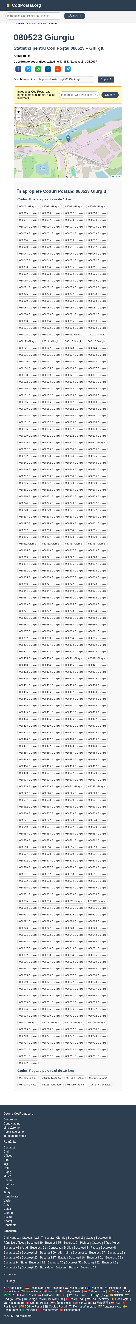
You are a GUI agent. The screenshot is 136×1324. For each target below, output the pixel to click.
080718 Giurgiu (97, 1029)
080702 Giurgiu (97, 1015)
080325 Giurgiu (51, 563)
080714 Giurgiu (97, 1022)
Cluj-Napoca (11, 1237)
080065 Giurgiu (97, 273)
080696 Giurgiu (74, 1009)
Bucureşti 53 (73, 1262)
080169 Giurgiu (28, 408)
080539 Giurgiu (97, 813)
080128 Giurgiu (97, 354)
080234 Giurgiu (74, 456)
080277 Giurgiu (97, 503)
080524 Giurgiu (51, 793)
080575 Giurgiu (97, 860)
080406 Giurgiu (51, 658)
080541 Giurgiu (28, 820)
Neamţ (8, 1220)
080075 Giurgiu (28, 294)
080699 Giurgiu (51, 1015)
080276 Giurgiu (74, 503)
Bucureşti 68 (11, 1247)
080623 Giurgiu (51, 921)
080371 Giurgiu (28, 611)
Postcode (57, 1287)
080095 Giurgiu (74, 321)
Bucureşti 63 (11, 1257)
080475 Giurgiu (97, 732)
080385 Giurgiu (74, 624)
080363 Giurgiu (28, 604)
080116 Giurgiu (96, 341)
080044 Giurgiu (51, 253)
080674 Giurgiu (28, 988)
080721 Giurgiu (51, 1036)
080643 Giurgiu (28, 941)
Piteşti (94, 1247)
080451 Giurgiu (51, 712)
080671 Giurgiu (51, 982)
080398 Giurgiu (74, 644)
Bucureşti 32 (92, 1262)
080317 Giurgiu (74, 550)
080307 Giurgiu (51, 536)
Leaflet (117, 176)
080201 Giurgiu (51, 435)
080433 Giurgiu (74, 685)
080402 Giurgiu (51, 651)
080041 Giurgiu (74, 246)
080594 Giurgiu (74, 880)
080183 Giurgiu (97, 408)
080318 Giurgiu (97, 550)
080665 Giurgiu (28, 975)
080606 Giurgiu (51, 901)
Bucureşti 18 (30, 1252)
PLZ (117, 1302)
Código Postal (72, 1291)
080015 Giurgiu (28, 213)
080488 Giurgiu (97, 752)
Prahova (9, 1184)
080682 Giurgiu (97, 995)
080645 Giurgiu (74, 941)
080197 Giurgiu (74, 429)
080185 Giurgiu (51, 415)
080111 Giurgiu (73, 334)
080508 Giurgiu (28, 786)
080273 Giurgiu (97, 496)
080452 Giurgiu (74, 712)
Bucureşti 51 (38, 1247)
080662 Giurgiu (51, 968)
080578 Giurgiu (74, 867)
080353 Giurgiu (28, 597)
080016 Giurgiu (51, 213)
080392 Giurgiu (28, 638)
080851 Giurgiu (28, 1056)
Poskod (52, 1291)
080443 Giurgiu (74, 698)
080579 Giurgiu (97, 867)
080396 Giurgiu (28, 644)
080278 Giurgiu (28, 509)
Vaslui (7, 1200)
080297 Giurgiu (28, 523)
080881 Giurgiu (97, 1056)
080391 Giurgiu (97, 631)
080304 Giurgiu (74, 530)
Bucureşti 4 (81, 1247)
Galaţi (7, 1208)
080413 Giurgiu (28, 665)
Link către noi (12, 1127)
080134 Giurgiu (28, 368)
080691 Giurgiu (51, 1002)
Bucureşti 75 (53, 1242)
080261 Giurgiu (28, 489)
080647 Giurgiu (28, 948)
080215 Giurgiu (97, 449)
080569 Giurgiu (74, 853)
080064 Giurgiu (74, 273)
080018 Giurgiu (97, 213)
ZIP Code (85, 1302)
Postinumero (16, 1302)
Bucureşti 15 (11, 1252)
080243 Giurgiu (74, 462)
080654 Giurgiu (74, 955)
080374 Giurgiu (97, 611)
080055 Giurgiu (74, 267)
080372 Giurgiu (51, 611)
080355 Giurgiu (51, 597)
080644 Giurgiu (51, 941)
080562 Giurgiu (97, 840)
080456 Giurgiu (74, 719)
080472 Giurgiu (28, 732)
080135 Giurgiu (51, 368)
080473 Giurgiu (51, 732)
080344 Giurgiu (28, 590)
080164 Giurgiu (97, 395)
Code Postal (28, 1295)
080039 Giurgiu (51, 246)
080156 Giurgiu (28, 388)
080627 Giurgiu (51, 928)
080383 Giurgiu (28, 624)
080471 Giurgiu (97, 725)
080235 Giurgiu (97, 456)
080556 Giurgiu (74, 833)
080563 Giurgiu (28, 847)
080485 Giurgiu (28, 752)
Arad (7, 1204)
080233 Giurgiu (51, 456)
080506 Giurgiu (74, 779)
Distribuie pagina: (25, 79)
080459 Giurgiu (51, 725)
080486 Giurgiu (51, 752)
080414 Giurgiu (51, 665)
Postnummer (11, 1309)
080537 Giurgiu (51, 813)
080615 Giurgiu (74, 907)
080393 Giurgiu (51, 638)
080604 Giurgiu (97, 894)
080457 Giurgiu (97, 719)
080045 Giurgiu (74, 253)
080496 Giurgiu (74, 766)
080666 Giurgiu (51, 975)
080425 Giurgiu (97, 671)
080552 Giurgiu (74, 826)
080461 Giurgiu (74, 725)
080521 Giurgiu (97, 786)
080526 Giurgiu (97, 793)
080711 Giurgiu (27, 1022)
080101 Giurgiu (28, 327)
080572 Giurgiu (28, 860)
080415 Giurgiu (74, 665)
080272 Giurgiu (74, 496)
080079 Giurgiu (28, 300)
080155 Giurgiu (97, 381)
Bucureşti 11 (75, 1237)
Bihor (7, 1188)
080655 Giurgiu (97, 955)
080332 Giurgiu (51, 570)
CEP (11, 1295)
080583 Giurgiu (74, 874)
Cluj (6, 1151)
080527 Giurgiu (28, 799)
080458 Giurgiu (28, 725)
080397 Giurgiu (51, 644)
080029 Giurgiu (28, 233)
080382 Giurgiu (97, 617)
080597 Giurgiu (51, 887)
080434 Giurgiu (97, 685)
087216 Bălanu (27, 1077)
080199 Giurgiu (28, 435)
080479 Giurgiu (97, 739)
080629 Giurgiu (97, 928)
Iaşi (6, 1163)
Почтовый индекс (84, 1306)
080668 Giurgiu (97, 975)
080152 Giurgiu (28, 381)
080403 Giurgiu (74, 651)
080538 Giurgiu (74, 813)
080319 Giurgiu (28, 557)
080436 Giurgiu (51, 692)
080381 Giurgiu (74, 617)
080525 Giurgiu (74, 793)
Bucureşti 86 (104, 1237)
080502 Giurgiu (74, 773)
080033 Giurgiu (97, 233)
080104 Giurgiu (97, 327)
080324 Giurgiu (28, 563)
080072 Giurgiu (51, 287)
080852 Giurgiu (51, 1056)
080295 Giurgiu (74, 516)
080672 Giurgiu (74, 982)
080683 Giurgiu (28, 1002)
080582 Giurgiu (51, 874)
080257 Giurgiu (51, 483)
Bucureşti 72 (37, 1262)
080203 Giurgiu (97, 435)
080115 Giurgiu (73, 341)
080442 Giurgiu (51, 698)
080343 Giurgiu (97, 584)
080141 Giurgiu (74, 375)
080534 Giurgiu (74, 806)
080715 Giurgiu (28, 1029)
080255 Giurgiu (97, 476)
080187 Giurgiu (97, 415)
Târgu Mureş (112, 1242)
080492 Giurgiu (74, 759)
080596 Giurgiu (28, 887)
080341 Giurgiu (51, 584)
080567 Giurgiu (28, 853)
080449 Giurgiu (28, 712)
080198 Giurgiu (97, 429)
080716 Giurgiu (51, 1029)
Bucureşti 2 (80, 1252)
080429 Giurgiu (97, 678)
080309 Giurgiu (97, 536)
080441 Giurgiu (28, 698)
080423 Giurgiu (51, 671)
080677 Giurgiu (97, 988)
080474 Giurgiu (74, 732)
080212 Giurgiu (28, 449)
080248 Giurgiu (51, 469)
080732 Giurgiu (28, 1049)
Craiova (27, 1237)
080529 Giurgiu (74, 799)
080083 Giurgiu (97, 300)
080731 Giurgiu (97, 1042)
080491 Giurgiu (51, 759)
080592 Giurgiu (28, 880)
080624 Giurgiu (74, 921)
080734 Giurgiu (74, 1049)
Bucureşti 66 (109, 1247)
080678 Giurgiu (28, 995)
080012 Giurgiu (51, 206)
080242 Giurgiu (51, 462)
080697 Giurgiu (97, 1009)
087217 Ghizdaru (52, 1084)
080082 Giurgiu (74, 300)
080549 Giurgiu (28, 826)
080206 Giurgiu (51, 442)
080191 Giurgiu (28, 422)
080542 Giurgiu (51, 820)
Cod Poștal (122, 1299)
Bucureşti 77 (97, 1252)
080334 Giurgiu (97, 570)
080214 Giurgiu (74, 449)
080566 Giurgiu (97, 847)
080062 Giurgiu (28, 273)
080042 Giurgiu (97, 246)
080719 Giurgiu (28, 1036)
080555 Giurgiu (51, 833)
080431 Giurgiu (28, 685)
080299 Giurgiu (74, 523)
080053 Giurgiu (28, 267)
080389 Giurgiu (74, 631)
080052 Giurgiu (97, 260)
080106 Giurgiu (51, 334)
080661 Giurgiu (28, 968)
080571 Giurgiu (97, 853)
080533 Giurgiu (51, 806)
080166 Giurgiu (51, 402)
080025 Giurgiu (28, 226)
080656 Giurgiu (28, 961)
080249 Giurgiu (74, 469)
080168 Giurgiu (97, 402)
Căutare (110, 94)
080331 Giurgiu (28, 570)
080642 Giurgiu (97, 934)
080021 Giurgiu (28, 219)
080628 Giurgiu (74, 928)
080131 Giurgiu (51, 361)
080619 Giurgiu (74, 914)
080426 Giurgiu (28, 678)
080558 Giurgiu (28, 840)
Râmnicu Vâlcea (14, 1242)
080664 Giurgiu (97, 968)
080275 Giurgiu (51, 503)
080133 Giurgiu (97, 361)
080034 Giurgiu (28, 240)
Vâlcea (8, 1155)
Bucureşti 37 (88, 1267)
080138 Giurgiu (28, 375)
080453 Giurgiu (97, 712)
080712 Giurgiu (51, 1022)
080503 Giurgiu (97, 773)
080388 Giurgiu (51, 631)
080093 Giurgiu (28, 321)
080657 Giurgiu (51, 961)
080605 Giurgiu (28, 901)
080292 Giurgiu (97, 509)
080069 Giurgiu (97, 280)
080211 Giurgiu (97, 442)
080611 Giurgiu (74, 901)
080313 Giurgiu (74, 543)
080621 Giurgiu (97, 914)
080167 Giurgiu (74, 402)
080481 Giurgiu (28, 746)
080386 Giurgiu (97, 624)
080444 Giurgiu (97, 698)
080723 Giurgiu (97, 1036)
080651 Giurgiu (97, 948)
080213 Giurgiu (51, 449)
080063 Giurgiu (51, 273)
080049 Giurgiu (51, 260)
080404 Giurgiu (97, 651)
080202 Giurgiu (74, 435)
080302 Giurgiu (28, 530)
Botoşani (61, 1267)
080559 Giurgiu (51, 840)
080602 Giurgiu (51, 894)
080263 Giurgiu (74, 489)
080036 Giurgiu (74, 240)
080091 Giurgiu (74, 314)
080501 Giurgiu (51, 773)
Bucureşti (9, 1147)
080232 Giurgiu (28, 456)
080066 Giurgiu (28, 280)
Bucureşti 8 (109, 1262)
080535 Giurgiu (97, 806)
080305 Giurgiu (97, 530)
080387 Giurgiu (28, 631)
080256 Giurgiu (28, 483)
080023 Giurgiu (74, 219)
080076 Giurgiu (51, 294)
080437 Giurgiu (74, 692)
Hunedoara (11, 1196)
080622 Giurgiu (28, 921)
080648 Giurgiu (51, 948)
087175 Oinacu (27, 1084)
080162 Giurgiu (51, 395)
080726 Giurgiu (74, 1042)
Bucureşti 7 (70, 1242)
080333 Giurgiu (74, 570)
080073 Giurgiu (74, 287)
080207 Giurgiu (74, 442)
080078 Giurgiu (97, 294)
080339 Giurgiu (28, 584)
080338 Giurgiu (97, 577)
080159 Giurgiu (97, 388)
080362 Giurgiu (97, 597)
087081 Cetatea (98, 1077)
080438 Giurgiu (97, 692)
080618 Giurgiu (51, 914)
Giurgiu (8, 1212)
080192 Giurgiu (51, 422)
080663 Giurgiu (74, 968)
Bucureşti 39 (35, 1242)
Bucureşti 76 (55, 1262)
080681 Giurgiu (74, 995)
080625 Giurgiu (97, 921)
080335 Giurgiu (28, 577)
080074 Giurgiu (97, 287)
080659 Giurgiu (97, 961)
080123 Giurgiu (74, 348)
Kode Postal (15, 1287)
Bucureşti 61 (95, 1257)
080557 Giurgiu (97, 833)
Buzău (8, 1216)
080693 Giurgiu (97, 1002)
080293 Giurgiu (28, 516)
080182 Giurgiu (74, 408)
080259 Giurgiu (97, 483)
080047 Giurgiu (28, 260)
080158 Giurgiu (74, 388)
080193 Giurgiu (74, 422)
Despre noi (10, 1119)
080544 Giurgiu (97, 820)
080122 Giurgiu (51, 348)
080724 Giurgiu (28, 1042)
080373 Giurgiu (74, 611)
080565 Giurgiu (74, 847)
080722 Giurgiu (74, 1036)
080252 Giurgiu (28, 476)
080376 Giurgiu (51, 617)
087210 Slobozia (51, 1077)
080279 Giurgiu (51, 509)
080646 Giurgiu (97, 941)
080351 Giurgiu (97, 590)
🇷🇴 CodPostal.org (23, 5)
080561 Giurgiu (74, 840)
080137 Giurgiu (97, 368)
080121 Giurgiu (28, 348)
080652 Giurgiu (28, 955)
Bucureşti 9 (11, 1262)
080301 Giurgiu (97, 523)
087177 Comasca (100, 1084)
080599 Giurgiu (97, 887)
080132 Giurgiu (74, 361)
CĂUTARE (74, 15)
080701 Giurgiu (74, 1015)
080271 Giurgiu (51, 496)
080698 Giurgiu (28, 1015)
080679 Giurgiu (51, 995)
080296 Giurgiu (97, 516)
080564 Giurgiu (51, 847)
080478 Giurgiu (74, 739)
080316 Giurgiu (51, 550)
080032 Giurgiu (74, 233)
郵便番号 (102, 1302)
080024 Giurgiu (97, 219)
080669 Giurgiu (28, 982)
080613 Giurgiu (28, 907)
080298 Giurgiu (51, 523)
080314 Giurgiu (97, 543)
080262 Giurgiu (51, 489)
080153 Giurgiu (51, 381)
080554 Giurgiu (28, 833)
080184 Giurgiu (28, 415)
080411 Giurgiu (74, 658)
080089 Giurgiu (51, 314)
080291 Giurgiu (74, 509)
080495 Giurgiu (51, 766)
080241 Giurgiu (28, 462)
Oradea (96, 1242)
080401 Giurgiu (28, 651)
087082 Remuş (75, 1077)
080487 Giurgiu (74, 752)
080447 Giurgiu (74, 705)
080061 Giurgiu (97, 267)
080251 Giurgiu (97, 469)
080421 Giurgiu (97, 665)
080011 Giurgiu (27, 206)
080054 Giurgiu (51, 267)
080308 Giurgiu (74, 536)
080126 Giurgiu (51, 354)
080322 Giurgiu (74, 557)
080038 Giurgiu (28, 246)
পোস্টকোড (30, 1309)
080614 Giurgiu (51, 907)
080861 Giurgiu (74, 1056)
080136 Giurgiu (74, 368)
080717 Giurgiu (74, 1029)
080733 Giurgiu (51, 1049)
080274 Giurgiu (28, 503)
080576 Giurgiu (28, 867)
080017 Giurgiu (74, 213)
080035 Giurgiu (51, 240)
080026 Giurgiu (51, 226)
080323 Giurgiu (97, 557)
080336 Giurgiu (51, 577)
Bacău (8, 1180)
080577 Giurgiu (51, 867)
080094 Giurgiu (51, 321)
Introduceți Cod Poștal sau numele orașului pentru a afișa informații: (36, 95)
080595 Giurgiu (97, 880)
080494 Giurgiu (28, 766)
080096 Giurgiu (97, 321)
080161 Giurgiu (28, 395)
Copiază (106, 79)
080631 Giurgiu (28, 934)
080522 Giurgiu (28, 793)
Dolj (6, 1167)
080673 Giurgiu (97, 982)
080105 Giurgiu (28, 334)
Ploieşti (84, 1242)
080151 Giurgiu (97, 375)
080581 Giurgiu (28, 874)
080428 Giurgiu (74, 678)
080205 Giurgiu (28, 442)
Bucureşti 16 (77, 1257)
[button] (68, 139)
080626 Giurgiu (28, 928)
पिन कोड (118, 1295)
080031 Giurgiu (51, 233)
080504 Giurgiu (28, 779)
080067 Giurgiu (51, 280)
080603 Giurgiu (74, 894)
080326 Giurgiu (74, 563)
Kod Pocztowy (100, 1299)
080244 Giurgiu (97, 462)
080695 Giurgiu (51, 1009)
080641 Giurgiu (74, 934)
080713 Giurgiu (74, 1022)
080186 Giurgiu (74, 415)
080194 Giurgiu (97, 422)
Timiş (7, 1192)
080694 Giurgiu (28, 1009)
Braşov (73, 1267)
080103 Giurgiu (74, 327)
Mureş (7, 1176)
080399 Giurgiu (97, 644)
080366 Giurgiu (97, 604)
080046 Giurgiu (97, 253)
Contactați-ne (12, 1123)
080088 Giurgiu (28, 314)
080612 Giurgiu (97, 901)
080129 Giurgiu (28, 361)
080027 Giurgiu (74, 226)
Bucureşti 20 (30, 1267)
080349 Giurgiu (74, 590)
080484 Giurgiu (97, 746)
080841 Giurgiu (97, 1049)
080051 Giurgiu (74, 260)
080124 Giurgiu (97, 348)
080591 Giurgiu (97, 874)
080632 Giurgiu (51, 934)
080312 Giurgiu (51, 543)
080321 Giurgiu (51, 557)
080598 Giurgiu (74, 887)
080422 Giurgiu (28, 671)
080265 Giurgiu (97, 489)
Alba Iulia (64, 1252)
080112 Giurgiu (96, 334)
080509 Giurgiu (51, 786)
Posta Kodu (77, 1299)
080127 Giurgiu (74, 354)
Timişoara (47, 1237)
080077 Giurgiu (74, 294)
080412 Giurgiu (97, 658)
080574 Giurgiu (74, 860)
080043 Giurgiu (28, 253)
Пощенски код (112, 1306)
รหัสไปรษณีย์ (81, 1295)
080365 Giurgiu (74, 604)
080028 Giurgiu (97, 226)
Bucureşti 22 (30, 1257)
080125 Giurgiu (28, 354)
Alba (6, 1159)
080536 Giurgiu (28, 813)
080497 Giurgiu (97, 766)
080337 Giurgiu (74, 577)
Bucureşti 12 (115, 1252)
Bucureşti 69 (48, 1252)
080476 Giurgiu (28, 739)
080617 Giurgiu (28, 914)
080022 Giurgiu (51, 219)
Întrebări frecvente (15, 1135)
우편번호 (57, 1299)
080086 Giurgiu (74, 307)
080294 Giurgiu (51, 516)
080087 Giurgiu (97, 307)
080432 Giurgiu (51, 685)
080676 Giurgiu (74, 988)
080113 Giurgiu (27, 341)
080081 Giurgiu (51, 300)
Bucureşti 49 (11, 1267)
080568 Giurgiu (51, 853)
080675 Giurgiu (51, 988)
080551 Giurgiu (51, 826)
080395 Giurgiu (97, 638)
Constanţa (10, 1225)
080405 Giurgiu (28, 658)
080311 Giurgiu (27, 543)
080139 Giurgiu (51, 375)
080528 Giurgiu (51, 799)
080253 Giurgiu (51, 476)
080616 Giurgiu (97, 907)
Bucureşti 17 (48, 1257)
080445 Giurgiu (28, 705)
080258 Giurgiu (74, 483)
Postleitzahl (37, 1287)
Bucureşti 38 (113, 1257)
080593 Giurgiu (51, 880)
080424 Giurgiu (74, 671)
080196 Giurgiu (51, 429)
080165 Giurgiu (28, 402)
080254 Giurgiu (74, 476)
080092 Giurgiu (97, 314)
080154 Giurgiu (74, 381)
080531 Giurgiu (97, 799)
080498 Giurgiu (28, 773)
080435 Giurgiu (28, 692)
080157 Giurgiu (51, 388)
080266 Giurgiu (28, 496)
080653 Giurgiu (51, 955)
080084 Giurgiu (28, 307)
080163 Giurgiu (74, 395)
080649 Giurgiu (74, 948)
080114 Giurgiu (50, 341)
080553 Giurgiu (97, 826)
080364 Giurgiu (51, 604)
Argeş (7, 1171)
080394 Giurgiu (74, 638)
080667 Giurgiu (74, 975)
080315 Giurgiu (28, 550)
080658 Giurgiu (74, 961)
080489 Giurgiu (28, 759)
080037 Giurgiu (97, 240)
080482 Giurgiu (51, 746)
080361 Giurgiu (74, 597)
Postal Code (76, 1287)
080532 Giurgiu (28, 806)
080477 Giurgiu (51, 739)
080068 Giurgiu (74, 280)
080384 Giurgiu (51, 624)
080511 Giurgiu (74, 786)
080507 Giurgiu (97, 779)
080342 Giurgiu (74, 584)
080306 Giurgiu (28, 536)
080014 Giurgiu (97, 206)
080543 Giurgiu (74, 820)
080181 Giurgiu (51, 408)
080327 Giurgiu (97, 563)
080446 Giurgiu (51, 705)
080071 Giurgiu (28, 287)
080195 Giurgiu (28, 429)
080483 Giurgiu (74, 746)
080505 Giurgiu (51, 779)
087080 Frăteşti (76, 1084)
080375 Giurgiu (28, 617)
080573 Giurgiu (51, 860)
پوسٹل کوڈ (101, 1295)
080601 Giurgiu (28, 894)
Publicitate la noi (14, 1131)
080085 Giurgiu (51, 307)
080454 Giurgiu (28, 719)
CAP (63, 1295)
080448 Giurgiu (97, 705)
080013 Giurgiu (74, 206)
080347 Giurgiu (51, 590)
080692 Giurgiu (74, 1002)
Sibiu (23, 1262)
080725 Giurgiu (51, 1042)
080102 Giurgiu (51, 327)
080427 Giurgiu (51, 678)
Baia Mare (46, 1267)
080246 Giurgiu (28, 469)
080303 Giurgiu (51, 530)
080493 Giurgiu (97, 759)
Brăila (67, 1247)
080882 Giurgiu (28, 1063)
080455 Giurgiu (51, 719)
